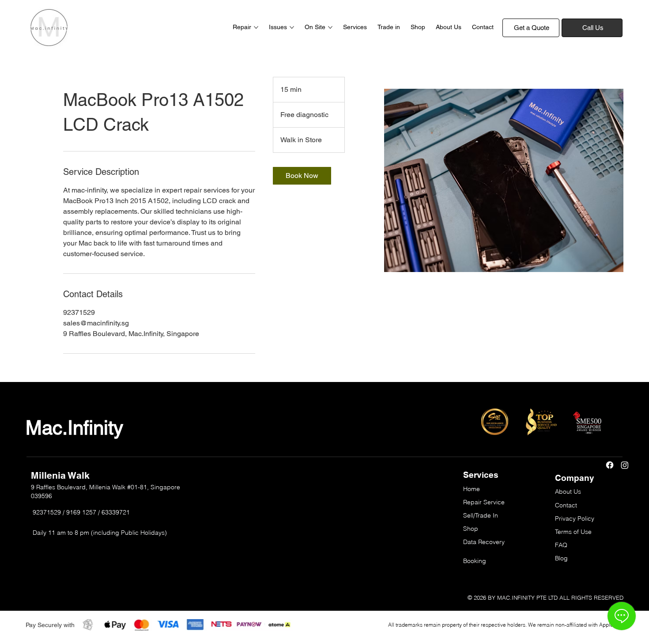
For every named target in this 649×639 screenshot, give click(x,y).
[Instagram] (625, 465)
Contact (566, 505)
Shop (470, 529)
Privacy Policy (574, 518)
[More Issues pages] (292, 27)
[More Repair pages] (256, 27)
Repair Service (484, 502)
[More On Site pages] (330, 27)
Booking (474, 561)
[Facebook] (610, 465)
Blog (561, 558)
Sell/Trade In (480, 515)
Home (471, 489)
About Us (568, 491)
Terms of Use (573, 532)
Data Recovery (484, 542)
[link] (302, 176)
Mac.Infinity (74, 427)
